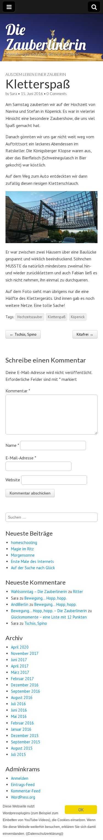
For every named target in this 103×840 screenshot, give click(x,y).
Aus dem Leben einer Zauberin (35, 74)
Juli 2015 (18, 754)
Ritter (78, 591)
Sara (13, 93)
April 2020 (20, 647)
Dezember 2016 (24, 684)
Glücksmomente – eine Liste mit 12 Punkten (49, 617)
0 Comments (57, 93)
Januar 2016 (21, 729)
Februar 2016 (22, 723)
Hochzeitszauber (29, 317)
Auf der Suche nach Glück (33, 567)
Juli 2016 (18, 703)
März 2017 (20, 672)
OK (80, 809)
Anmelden (19, 778)
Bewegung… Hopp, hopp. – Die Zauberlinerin (49, 610)
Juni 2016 (19, 710)
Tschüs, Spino (35, 623)
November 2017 (24, 653)
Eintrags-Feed (23, 784)
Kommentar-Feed (25, 790)
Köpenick (78, 317)
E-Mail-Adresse (20, 458)
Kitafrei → (85, 334)
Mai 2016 (19, 716)
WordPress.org (23, 797)
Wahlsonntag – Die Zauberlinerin (39, 591)
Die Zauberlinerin (45, 37)
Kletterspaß (56, 317)
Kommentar (17, 390)
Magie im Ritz (22, 548)
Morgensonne (23, 555)
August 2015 (21, 748)
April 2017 (20, 666)
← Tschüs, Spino (23, 334)
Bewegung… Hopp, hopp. (45, 598)
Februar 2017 (22, 678)
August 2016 (21, 697)
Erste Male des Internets (32, 561)
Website (12, 479)
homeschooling (24, 542)
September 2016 (25, 691)
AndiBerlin (19, 604)
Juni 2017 (19, 659)
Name (12, 445)
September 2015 (25, 741)
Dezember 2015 (24, 735)
